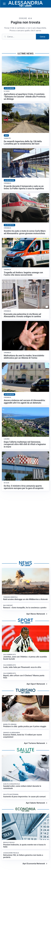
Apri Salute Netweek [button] (35, 803)
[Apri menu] (4, 4)
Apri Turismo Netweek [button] (34, 743)
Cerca (42, 36)
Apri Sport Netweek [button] (36, 684)
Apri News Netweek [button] (35, 614)
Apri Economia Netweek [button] (34, 863)
